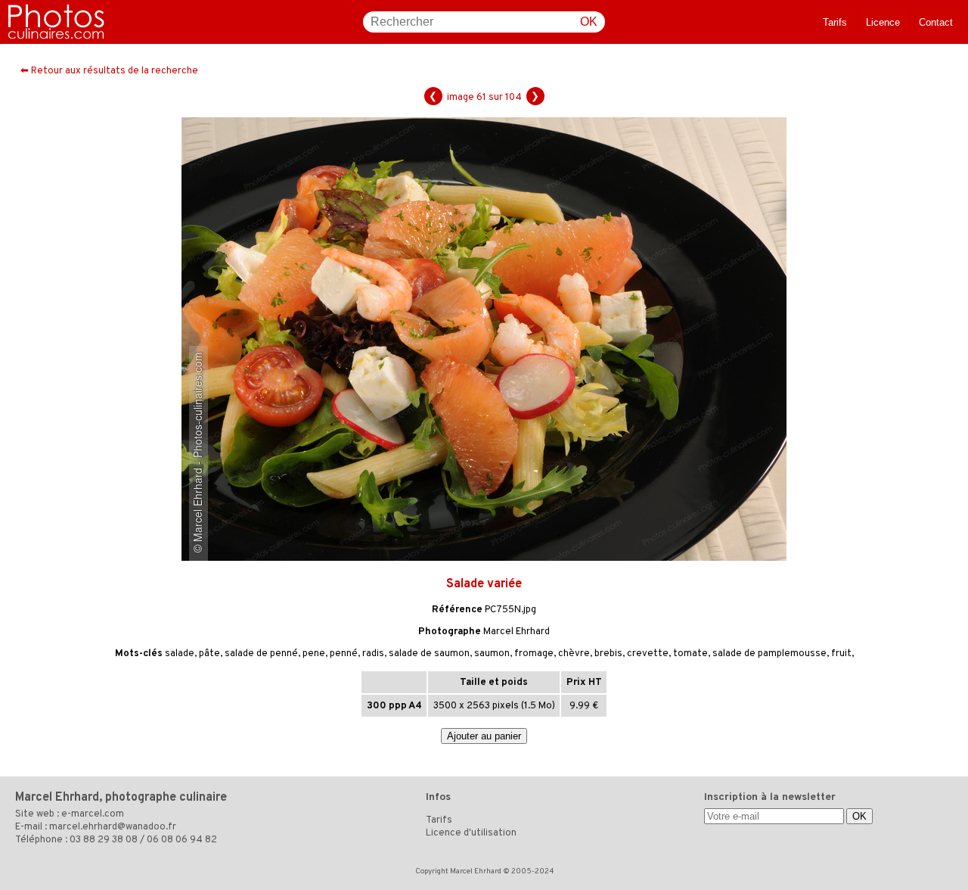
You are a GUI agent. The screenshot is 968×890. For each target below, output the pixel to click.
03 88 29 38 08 (104, 840)
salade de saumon (429, 654)
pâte (209, 654)
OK (588, 21)
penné (344, 654)
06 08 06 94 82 (182, 840)
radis (373, 654)
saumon (492, 654)
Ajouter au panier (484, 736)
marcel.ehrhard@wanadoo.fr (112, 827)
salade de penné (261, 654)
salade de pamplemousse (769, 654)
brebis (608, 654)
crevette (648, 654)
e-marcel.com (92, 814)
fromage (534, 654)
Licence (883, 22)
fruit (841, 654)
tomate (690, 654)
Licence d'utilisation (471, 833)
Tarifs (835, 22)
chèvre (574, 654)
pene (313, 654)
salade (179, 654)
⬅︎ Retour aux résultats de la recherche (109, 71)
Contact (936, 22)
